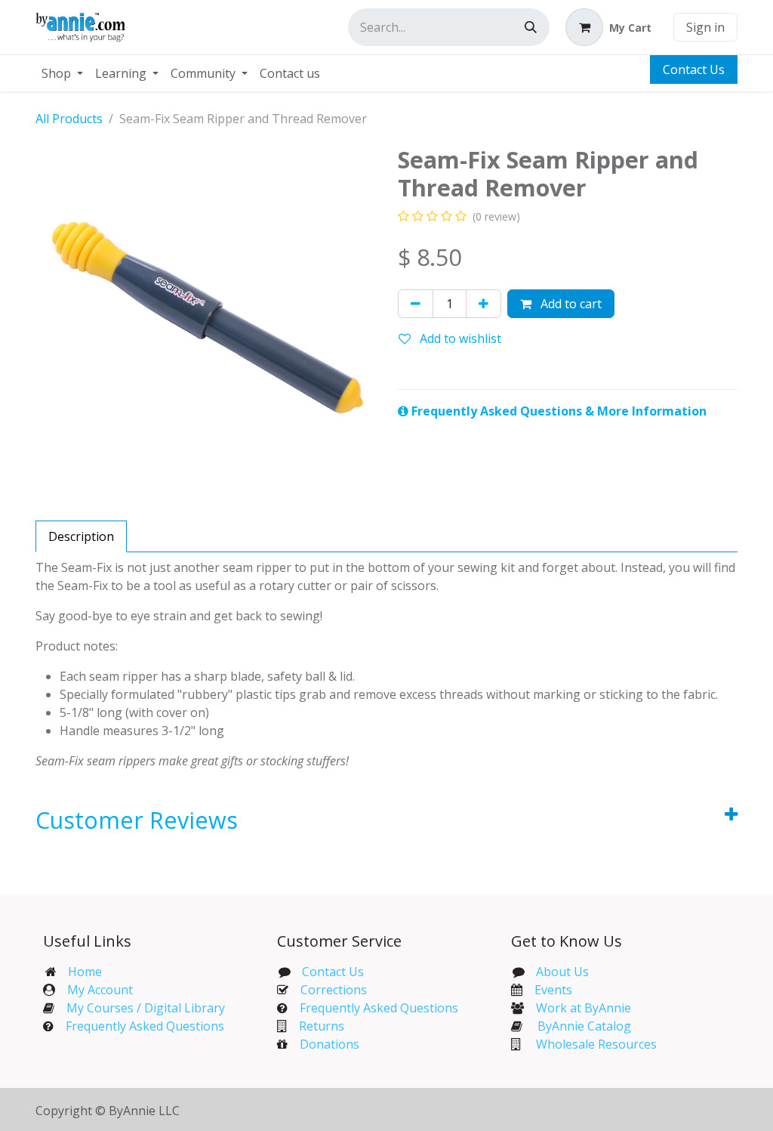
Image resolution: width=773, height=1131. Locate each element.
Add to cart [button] (569, 303)
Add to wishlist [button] (459, 338)
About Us (562, 971)
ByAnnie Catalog (584, 1026)
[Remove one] (415, 303)
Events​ (553, 989)
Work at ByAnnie (583, 1008)
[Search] (531, 27)
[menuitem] (62, 73)
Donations (329, 1044)
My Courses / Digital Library (139, 1008)
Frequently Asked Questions (145, 1026)
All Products (69, 118)
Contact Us (694, 69)
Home (85, 971)
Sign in (705, 27)
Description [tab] (81, 536)
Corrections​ (333, 989)
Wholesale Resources (596, 1044)
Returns (321, 1026)
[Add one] (483, 303)
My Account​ (100, 989)
